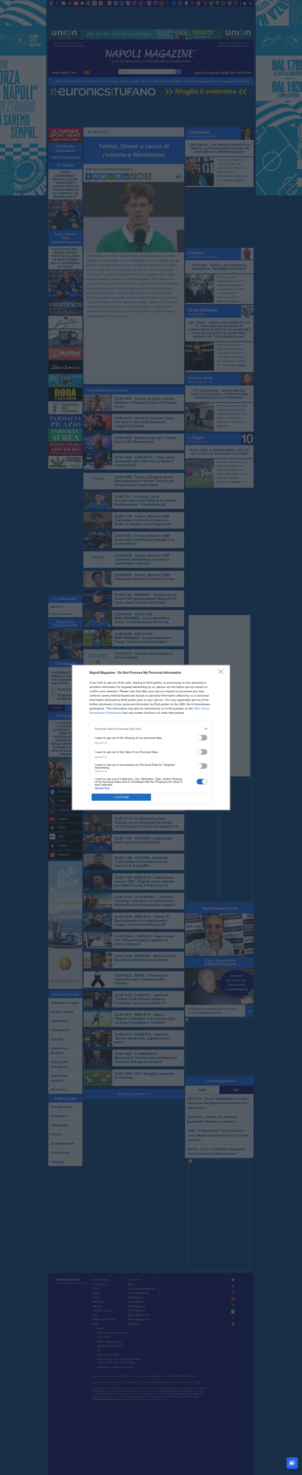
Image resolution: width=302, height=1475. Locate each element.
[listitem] (151, 729)
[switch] (202, 737)
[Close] (222, 673)
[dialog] (151, 737)
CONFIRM (121, 797)
